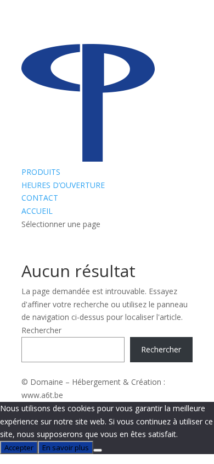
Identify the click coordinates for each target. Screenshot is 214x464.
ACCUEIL (37, 211)
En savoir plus (65, 447)
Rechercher (41, 330)
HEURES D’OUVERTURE (63, 185)
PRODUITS (40, 172)
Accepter (18, 447)
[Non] (97, 450)
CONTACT (39, 197)
